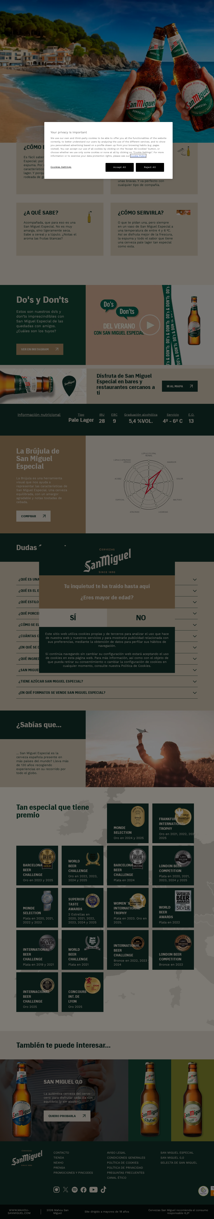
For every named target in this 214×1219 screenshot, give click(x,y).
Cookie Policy (138, 155)
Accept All (119, 167)
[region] (108, 150)
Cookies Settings (61, 166)
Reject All (150, 167)
